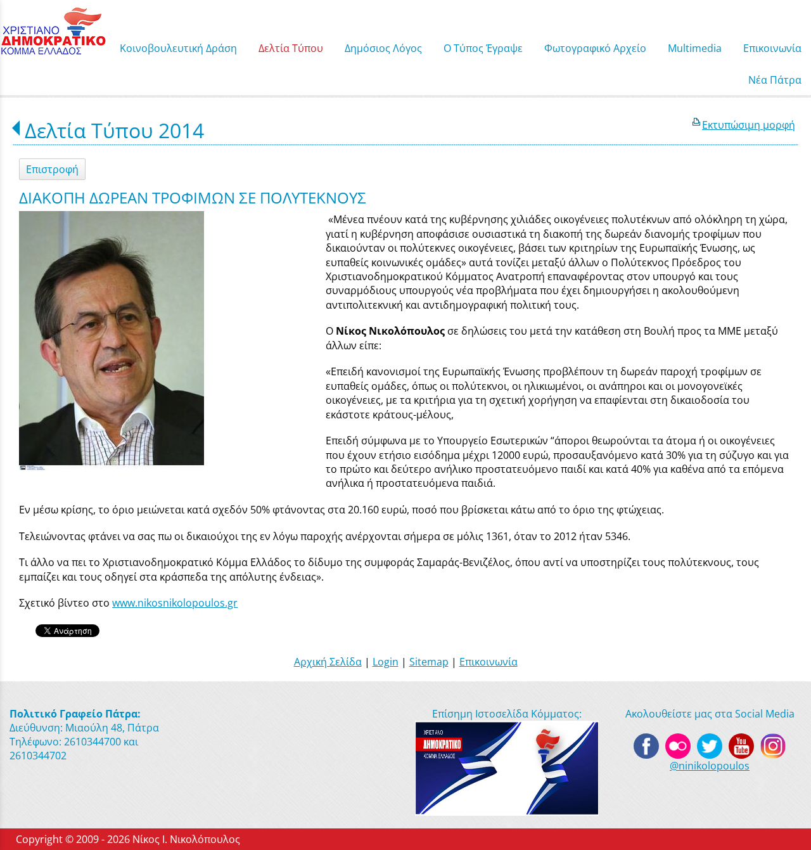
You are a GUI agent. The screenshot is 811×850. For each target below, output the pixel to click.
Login (386, 662)
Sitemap (429, 662)
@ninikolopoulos (710, 766)
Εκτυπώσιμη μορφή (748, 125)
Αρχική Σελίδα (328, 662)
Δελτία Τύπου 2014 (114, 130)
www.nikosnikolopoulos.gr (175, 603)
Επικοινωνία (488, 662)
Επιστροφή (52, 169)
